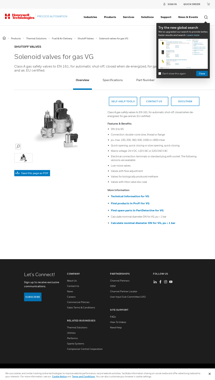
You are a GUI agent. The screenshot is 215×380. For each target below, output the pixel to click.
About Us (72, 280)
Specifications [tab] (113, 80)
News (70, 291)
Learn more (193, 35)
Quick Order (191, 4)
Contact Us (154, 101)
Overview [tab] (82, 80)
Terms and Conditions (83, 376)
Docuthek (185, 101)
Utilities (71, 332)
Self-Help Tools (123, 101)
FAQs (113, 316)
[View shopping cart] (208, 4)
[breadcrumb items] (4, 38)
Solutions (147, 17)
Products (110, 17)
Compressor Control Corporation (85, 348)
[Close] (209, 373)
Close (202, 73)
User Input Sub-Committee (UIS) (128, 296)
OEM (113, 285)
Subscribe (32, 296)
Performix (72, 338)
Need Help (116, 327)
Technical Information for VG (130, 196)
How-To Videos (118, 322)
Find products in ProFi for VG (130, 203)
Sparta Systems (75, 343)
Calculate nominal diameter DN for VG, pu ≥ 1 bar (143, 223)
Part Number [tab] (145, 80)
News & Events (188, 17)
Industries (90, 17)
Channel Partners (120, 280)
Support (166, 17)
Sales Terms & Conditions (81, 307)
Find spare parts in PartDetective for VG (137, 210)
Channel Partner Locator (123, 291)
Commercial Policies (78, 302)
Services (128, 17)
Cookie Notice (59, 376)
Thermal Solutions (77, 327)
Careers (71, 296)
